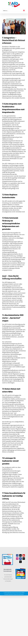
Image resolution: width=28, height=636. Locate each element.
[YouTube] (23, 555)
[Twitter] (20, 555)
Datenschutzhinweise (19, 594)
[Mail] (23, 558)
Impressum (11, 594)
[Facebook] (17, 555)
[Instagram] (17, 558)
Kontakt (6, 594)
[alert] (7, 578)
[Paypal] (20, 558)
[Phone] (20, 562)
